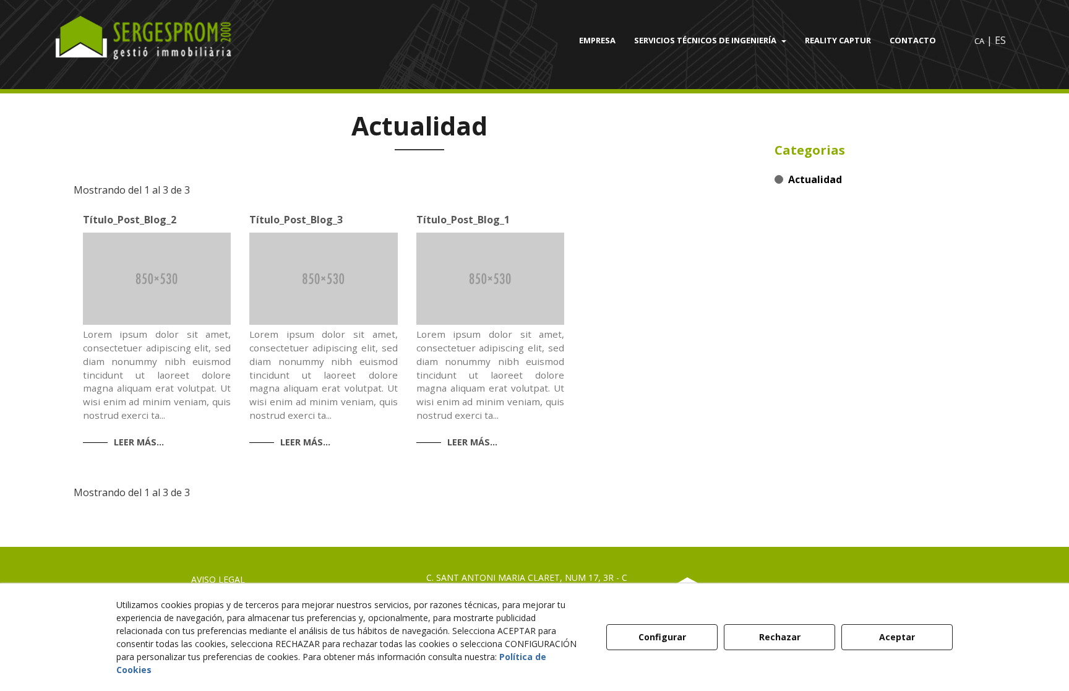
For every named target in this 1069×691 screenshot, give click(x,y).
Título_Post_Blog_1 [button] (463, 219)
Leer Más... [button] (139, 442)
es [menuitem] (1000, 40)
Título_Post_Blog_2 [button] (129, 219)
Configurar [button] (662, 637)
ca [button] (979, 40)
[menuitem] (597, 40)
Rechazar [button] (780, 637)
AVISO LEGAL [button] (218, 579)
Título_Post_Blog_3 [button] (296, 219)
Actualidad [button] (815, 179)
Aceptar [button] (897, 637)
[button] (166, 40)
